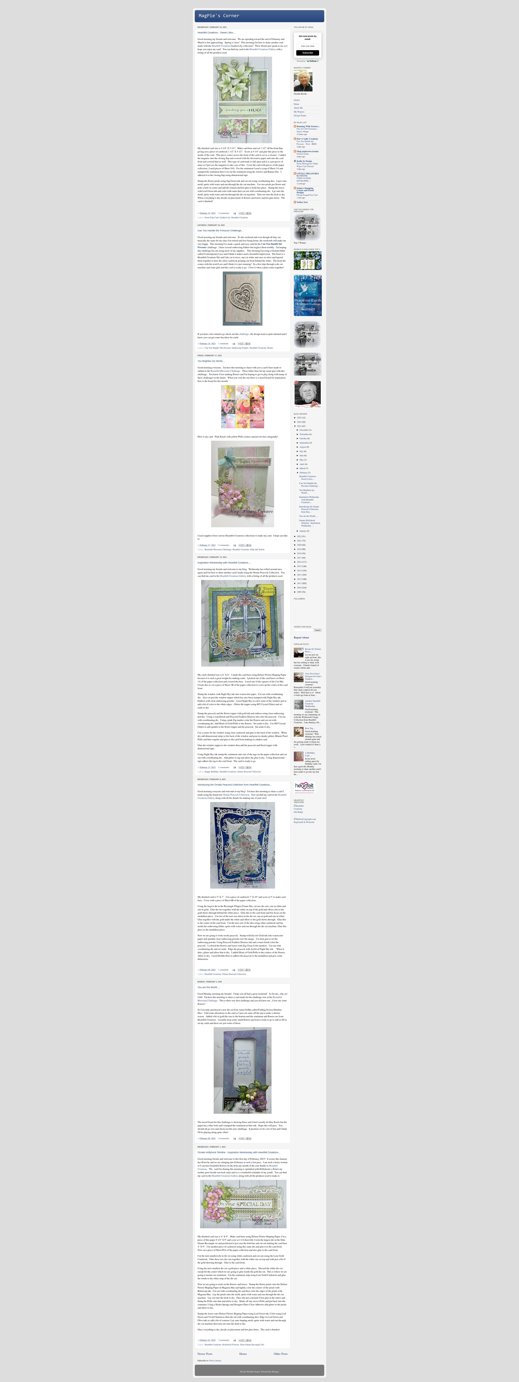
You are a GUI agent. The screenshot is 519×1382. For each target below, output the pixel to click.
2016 (299, 561)
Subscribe (307, 53)
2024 (299, 421)
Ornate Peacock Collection (249, 771)
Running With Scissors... (308, 126)
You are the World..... (209, 987)
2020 (299, 544)
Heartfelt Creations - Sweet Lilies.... (217, 32)
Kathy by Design (304, 161)
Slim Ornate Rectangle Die (252, 1344)
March (303, 468)
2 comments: (224, 767)
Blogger (275, 1371)
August (303, 446)
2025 (299, 417)
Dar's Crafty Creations (307, 138)
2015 (299, 566)
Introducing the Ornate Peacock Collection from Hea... (309, 509)
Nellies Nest (302, 202)
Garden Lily (225, 217)
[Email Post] (234, 213)
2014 (299, 570)
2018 (299, 553)
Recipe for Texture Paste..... (313, 650)
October (303, 438)
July (302, 451)
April (302, 464)
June (302, 455)
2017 (299, 557)
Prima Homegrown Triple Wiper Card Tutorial (307, 165)
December (304, 429)
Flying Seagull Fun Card (307, 195)
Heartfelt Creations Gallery (262, 49)
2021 (299, 540)
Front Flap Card (212, 217)
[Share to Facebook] (247, 213)
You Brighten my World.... (211, 361)
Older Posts (281, 1354)
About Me (298, 107)
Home (243, 1354)
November (304, 434)
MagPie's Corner (219, 16)
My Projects (299, 111)
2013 (299, 574)
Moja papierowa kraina (308, 151)
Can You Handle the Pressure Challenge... (220, 230)
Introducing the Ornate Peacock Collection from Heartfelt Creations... (235, 784)
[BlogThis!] (242, 213)
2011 (299, 583)
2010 (299, 587)
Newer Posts (204, 1354)
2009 (299, 591)
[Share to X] (245, 213)
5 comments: (224, 213)
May (302, 459)
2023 (299, 426)
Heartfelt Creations (221, 45)
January (303, 530)
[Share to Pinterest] (250, 213)
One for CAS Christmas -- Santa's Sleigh (307, 130)
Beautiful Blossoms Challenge (225, 370)
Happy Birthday (212, 771)
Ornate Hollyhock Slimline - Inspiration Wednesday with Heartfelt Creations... (239, 1152)
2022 (299, 536)
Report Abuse (301, 637)
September (305, 442)
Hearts (270, 347)
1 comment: (223, 343)
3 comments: (224, 1340)
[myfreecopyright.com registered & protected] (308, 822)
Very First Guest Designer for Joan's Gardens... (313, 676)
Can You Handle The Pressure (218, 347)
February (304, 472)
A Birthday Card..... (310, 754)
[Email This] (240, 213)
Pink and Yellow (257, 549)
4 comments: (224, 1138)
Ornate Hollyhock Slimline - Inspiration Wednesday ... (309, 523)
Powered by (301, 61)
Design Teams (300, 115)
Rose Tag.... (310, 728)
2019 (299, 549)
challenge (244, 333)
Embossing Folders (240, 347)
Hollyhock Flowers (230, 1344)
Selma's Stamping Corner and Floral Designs (305, 190)
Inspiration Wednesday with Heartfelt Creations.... (224, 562)
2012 (299, 579)
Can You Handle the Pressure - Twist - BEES (307, 142)
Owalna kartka (303, 153)
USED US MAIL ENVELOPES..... (304, 179)
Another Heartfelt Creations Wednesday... (312, 703)
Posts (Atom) (215, 1360)
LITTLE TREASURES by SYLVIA (308, 174)
